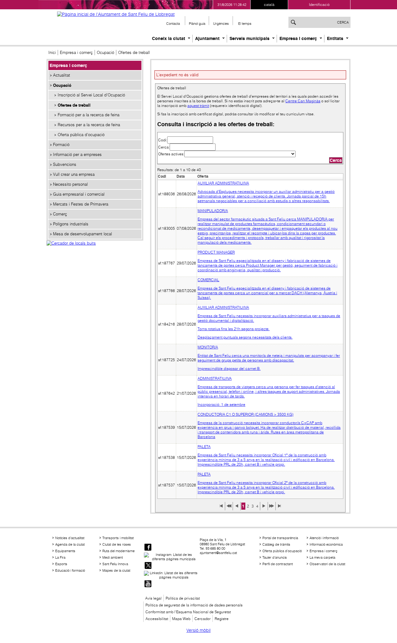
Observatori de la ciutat (327, 564)
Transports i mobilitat (118, 538)
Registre (222, 618)
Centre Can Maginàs (302, 101)
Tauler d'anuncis (274, 557)
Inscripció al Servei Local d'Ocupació (91, 95)
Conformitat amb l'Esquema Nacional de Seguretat (188, 612)
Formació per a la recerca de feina (88, 115)
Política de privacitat (183, 598)
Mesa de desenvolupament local (82, 234)
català (269, 4)
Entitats (335, 38)
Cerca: (164, 147)
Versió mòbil (198, 630)
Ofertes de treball (74, 105)
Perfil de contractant (277, 564)
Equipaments (65, 551)
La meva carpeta (322, 557)
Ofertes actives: (171, 154)
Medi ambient (112, 557)
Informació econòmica (326, 544)
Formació (61, 144)
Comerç (60, 214)
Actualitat (61, 75)
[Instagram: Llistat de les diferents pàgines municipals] (171, 556)
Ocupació (105, 52)
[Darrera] (279, 508)
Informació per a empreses (77, 154)
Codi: (162, 140)
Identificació (319, 4)
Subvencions (64, 164)
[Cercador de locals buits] (95, 250)
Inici (52, 52)
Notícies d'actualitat (69, 538)
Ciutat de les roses (116, 544)
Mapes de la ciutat (116, 570)
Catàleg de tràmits (276, 544)
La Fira (60, 557)
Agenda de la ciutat (70, 544)
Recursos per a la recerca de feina (89, 124)
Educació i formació (70, 570)
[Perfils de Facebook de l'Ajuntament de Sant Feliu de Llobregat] (148, 547)
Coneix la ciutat (168, 38)
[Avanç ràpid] (271, 508)
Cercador (202, 618)
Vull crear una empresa (74, 174)
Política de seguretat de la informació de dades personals (194, 605)
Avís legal (153, 598)
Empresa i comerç (298, 38)
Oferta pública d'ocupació (81, 134)
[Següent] (264, 508)
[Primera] (221, 508)
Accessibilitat (156, 618)
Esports (61, 564)
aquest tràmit (198, 105)
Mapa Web (181, 618)
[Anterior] (236, 508)
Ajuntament (207, 38)
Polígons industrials (70, 224)
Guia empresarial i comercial (79, 194)
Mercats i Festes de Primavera (80, 204)
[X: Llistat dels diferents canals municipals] (148, 565)
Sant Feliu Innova (115, 564)
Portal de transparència (280, 538)
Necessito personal (70, 184)
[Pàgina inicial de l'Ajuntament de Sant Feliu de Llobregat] (116, 14)
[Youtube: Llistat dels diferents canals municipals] (148, 584)
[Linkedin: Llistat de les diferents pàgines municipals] (171, 575)
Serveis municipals (250, 38)
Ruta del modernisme (118, 551)
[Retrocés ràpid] (229, 508)
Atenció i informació (324, 538)
